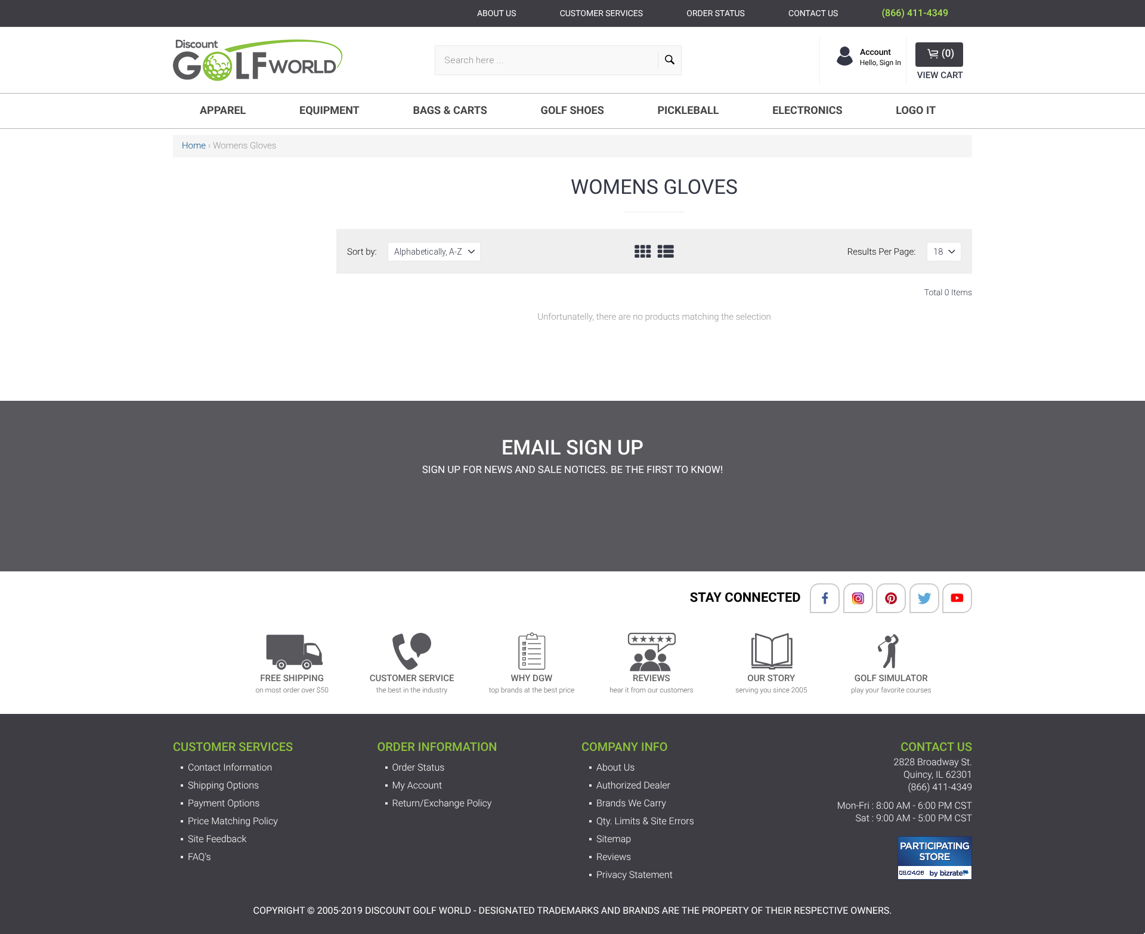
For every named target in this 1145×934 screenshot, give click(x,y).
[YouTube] (951, 598)
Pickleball (688, 110)
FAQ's (199, 856)
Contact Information (230, 767)
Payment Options (223, 803)
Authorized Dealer (633, 785)
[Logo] (262, 60)
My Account (417, 785)
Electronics (807, 110)
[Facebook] (819, 598)
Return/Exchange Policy (442, 803)
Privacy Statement (634, 874)
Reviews (613, 856)
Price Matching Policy (233, 821)
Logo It (916, 110)
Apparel (223, 110)
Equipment (329, 110)
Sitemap (613, 839)
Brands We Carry (631, 803)
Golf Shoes (572, 110)
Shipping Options (223, 785)
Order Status (418, 767)
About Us (615, 767)
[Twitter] (918, 598)
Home (194, 145)
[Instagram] (852, 598)
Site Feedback (217, 839)
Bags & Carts (450, 110)
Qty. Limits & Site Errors (645, 821)
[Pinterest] (885, 598)
